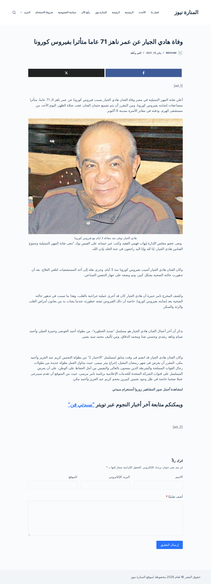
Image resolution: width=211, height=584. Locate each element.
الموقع (73, 477)
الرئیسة (116, 12)
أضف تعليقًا (174, 497)
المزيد (27, 12)
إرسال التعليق (170, 545)
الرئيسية (129, 12)
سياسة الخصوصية (67, 12)
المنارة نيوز (186, 12)
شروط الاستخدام (44, 12)
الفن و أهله (135, 52)
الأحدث (142, 12)
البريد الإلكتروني (119, 477)
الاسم (179, 477)
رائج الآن (85, 12)
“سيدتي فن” (81, 404)
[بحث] (14, 12)
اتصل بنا (155, 12)
